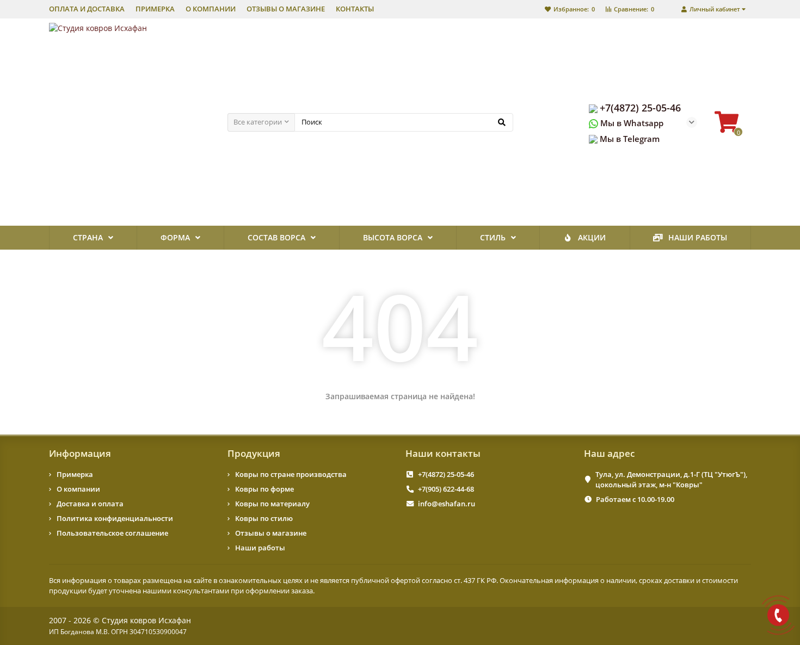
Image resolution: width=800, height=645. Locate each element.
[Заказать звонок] (778, 615)
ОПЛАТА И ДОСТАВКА (87, 9)
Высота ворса (392, 237)
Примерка (75, 474)
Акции (592, 237)
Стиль (493, 237)
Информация (80, 453)
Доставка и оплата (90, 503)
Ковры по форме (264, 489)
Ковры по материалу (272, 503)
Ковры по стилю (264, 518)
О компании (78, 489)
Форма (175, 237)
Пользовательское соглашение (112, 533)
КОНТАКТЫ (355, 9)
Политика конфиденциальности (115, 518)
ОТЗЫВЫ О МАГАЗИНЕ (286, 9)
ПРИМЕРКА (155, 9)
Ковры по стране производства (291, 474)
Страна (88, 237)
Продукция (253, 453)
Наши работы (697, 237)
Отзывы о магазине (270, 533)
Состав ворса (276, 237)
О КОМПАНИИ (211, 9)
